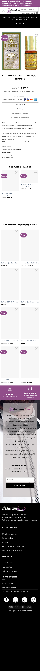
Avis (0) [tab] (20, 109)
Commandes (7, 538)
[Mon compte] (34, 12)
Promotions (7, 563)
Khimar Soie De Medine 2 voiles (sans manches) (30, 263)
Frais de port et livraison (12, 550)
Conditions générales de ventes (15, 592)
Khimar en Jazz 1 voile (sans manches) (30, 380)
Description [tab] (20, 104)
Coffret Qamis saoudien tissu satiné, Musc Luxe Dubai (30, 302)
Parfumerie (19, 18)
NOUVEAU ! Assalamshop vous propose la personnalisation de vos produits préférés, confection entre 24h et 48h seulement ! (17, 3)
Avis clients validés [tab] (20, 117)
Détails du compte (9, 534)
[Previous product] (22, 23)
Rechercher (28, 14)
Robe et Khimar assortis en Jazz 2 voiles (10, 341)
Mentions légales (9, 587)
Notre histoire (7, 583)
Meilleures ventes (9, 571)
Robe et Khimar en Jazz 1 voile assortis (10, 380)
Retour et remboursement (13, 546)
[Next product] (18, 23)
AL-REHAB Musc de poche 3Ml (24, 19)
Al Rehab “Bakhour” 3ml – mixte (9, 194)
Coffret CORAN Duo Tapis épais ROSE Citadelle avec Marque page (30, 341)
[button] (3, 10)
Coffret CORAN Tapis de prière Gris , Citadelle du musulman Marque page (10, 302)
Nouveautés (7, 567)
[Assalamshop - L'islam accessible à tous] (16, 10)
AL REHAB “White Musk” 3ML (27, 186)
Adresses (5, 542)
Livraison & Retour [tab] (20, 113)
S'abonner (19, 486)
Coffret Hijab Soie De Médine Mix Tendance (10, 263)
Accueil (7, 18)
